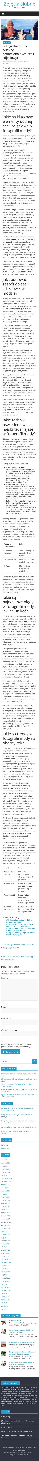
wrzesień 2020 (6, 1262)
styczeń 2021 (5, 1250)
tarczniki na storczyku (20, 1403)
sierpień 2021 (5, 1228)
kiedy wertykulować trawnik (12, 1399)
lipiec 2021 (4, 1231)
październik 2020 (6, 1259)
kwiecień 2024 (5, 1169)
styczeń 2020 (5, 1287)
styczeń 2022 (5, 1213)
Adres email (6, 1018)
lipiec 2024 (4, 1160)
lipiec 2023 (4, 1188)
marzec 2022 (5, 1206)
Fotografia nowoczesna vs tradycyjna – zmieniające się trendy (20, 929)
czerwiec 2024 (5, 1163)
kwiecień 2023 (5, 1197)
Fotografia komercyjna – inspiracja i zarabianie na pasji (19, 1127)
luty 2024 (4, 1175)
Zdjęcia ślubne (19, 4)
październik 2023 (6, 1178)
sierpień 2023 (5, 1185)
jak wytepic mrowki (18, 1397)
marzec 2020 (5, 1281)
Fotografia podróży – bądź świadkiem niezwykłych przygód (20, 933)
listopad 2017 (5, 1297)
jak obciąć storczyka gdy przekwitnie (18, 1395)
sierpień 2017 (5, 1300)
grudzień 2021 (5, 1216)
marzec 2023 (5, 1200)
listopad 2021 (5, 1219)
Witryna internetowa (9, 1030)
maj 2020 (4, 1275)
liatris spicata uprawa (25, 1399)
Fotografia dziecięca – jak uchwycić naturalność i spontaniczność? (19, 925)
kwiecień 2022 (5, 1203)
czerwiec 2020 (5, 1272)
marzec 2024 (5, 1172)
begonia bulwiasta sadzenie (8, 1387)
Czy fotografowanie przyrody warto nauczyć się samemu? (17, 946)
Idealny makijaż (6, 1417)
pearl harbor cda (27, 1401)
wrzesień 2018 (6, 1290)
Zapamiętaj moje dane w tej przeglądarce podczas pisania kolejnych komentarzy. (16, 1045)
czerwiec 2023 (5, 1191)
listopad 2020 (5, 1256)
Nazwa (4, 1007)
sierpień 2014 (5, 1306)
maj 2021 (4, 1238)
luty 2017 (4, 1303)
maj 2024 (4, 1166)
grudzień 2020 (5, 1253)
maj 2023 (4, 1194)
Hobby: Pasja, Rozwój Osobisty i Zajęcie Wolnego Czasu (18, 958)
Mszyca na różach (15, 1321)
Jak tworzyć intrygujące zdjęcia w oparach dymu (16, 1431)
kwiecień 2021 (5, 1241)
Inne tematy (5, 1148)
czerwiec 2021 (5, 1234)
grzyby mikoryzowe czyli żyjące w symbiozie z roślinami (22, 1391)
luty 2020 (4, 1284)
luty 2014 (4, 1309)
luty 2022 (4, 1210)
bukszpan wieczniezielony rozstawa (25, 1387)
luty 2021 (4, 1247)
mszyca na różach (17, 1401)
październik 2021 (6, 1222)
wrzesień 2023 (6, 1182)
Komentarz (6, 978)
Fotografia (7, 42)
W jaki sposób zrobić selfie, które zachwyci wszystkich (19, 921)
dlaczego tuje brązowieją (18, 1389)
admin (21, 61)
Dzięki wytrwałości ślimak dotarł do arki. (22, 1343)
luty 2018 (4, 1293)
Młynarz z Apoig (6, 1427)
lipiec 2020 (4, 1269)
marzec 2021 (5, 1244)
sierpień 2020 (5, 1266)
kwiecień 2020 (5, 1278)
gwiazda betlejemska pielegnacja (9, 1393)
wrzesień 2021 (6, 1225)
